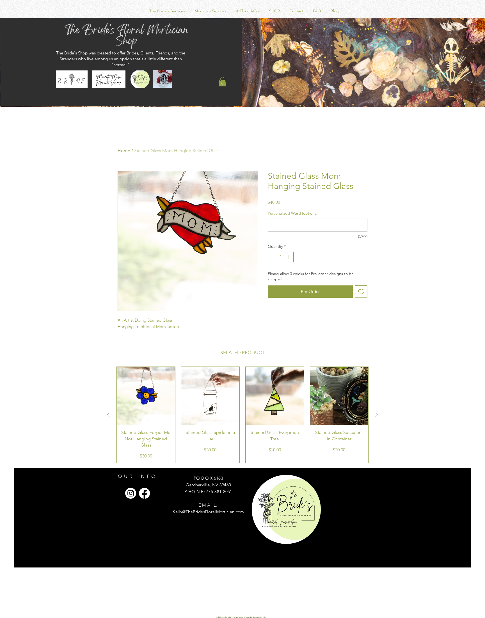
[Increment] (289, 257)
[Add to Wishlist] (361, 291)
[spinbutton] (281, 257)
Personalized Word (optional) (293, 213)
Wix (264, 617)
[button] (222, 81)
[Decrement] (272, 257)
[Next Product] (376, 414)
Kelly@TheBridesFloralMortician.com (208, 511)
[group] (242, 415)
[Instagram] (130, 493)
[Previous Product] (108, 414)
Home (124, 150)
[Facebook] (144, 493)
